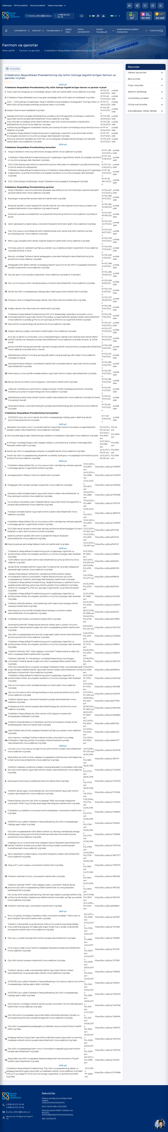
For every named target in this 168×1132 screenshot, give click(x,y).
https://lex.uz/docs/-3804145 (107, 876)
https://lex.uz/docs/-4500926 (107, 708)
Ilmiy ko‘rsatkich (37, 5)
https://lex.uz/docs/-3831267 (107, 897)
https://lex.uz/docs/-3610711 (107, 759)
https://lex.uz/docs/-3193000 (108, 994)
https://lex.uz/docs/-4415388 (107, 687)
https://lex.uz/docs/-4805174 (107, 513)
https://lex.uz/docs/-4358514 (107, 644)
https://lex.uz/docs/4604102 (107, 732)
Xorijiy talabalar (101, 30)
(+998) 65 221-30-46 (63, 16)
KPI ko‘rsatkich (21, 5)
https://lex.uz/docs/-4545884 (107, 715)
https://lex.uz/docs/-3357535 (107, 1050)
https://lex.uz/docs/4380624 (107, 670)
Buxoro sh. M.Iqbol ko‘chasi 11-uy (19, 1117)
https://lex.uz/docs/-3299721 (107, 1028)
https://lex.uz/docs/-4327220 (107, 627)
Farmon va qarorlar (29, 50)
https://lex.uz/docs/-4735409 (108, 475)
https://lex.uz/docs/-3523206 (107, 750)
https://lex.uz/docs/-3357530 (108, 1039)
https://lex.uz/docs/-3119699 (107, 938)
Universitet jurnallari (138, 98)
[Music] (98, 16)
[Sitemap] (103, 16)
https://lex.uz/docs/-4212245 (107, 596)
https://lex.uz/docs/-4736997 (107, 467)
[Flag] (93, 16)
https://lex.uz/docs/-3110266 (107, 927)
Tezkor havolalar (55, 5)
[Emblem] (90, 16)
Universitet (20, 30)
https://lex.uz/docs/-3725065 (107, 792)
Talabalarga (53, 30)
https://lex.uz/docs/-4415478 (107, 694)
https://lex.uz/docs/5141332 (107, 537)
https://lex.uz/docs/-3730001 (107, 802)
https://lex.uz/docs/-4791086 (107, 495)
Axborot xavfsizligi (137, 92)
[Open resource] (6, 30)
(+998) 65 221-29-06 (15, 1107)
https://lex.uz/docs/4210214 (107, 586)
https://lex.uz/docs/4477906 (107, 701)
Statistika (155, 30)
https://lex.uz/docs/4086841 (107, 906)
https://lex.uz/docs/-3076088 (108, 1072)
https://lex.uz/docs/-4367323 (107, 661)
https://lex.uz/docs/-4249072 (107, 605)
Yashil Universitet (83, 30)
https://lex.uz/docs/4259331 (107, 612)
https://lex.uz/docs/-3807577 (108, 855)
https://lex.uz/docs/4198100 (107, 577)
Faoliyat (36, 30)
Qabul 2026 (68, 30)
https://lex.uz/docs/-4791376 (107, 503)
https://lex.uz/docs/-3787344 (108, 845)
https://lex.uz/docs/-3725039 (107, 781)
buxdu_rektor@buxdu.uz (40, 16)
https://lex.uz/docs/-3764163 (107, 823)
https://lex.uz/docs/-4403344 (107, 678)
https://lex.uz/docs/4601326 (107, 723)
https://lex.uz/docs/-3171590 (107, 960)
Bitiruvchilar (134, 79)
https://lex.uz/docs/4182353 (107, 568)
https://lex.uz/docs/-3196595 (107, 972)
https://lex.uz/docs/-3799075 (107, 865)
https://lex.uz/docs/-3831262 (107, 887)
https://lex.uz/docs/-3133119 (107, 949)
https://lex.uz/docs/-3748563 (107, 812)
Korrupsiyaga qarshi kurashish (128, 30)
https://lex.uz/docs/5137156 (107, 530)
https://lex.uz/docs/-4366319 (107, 653)
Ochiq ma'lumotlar (137, 104)
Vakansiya (7, 5)
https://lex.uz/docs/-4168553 (107, 554)
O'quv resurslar (135, 85)
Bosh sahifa (8, 50)
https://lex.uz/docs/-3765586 (107, 834)
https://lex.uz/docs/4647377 (107, 740)
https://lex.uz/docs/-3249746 (107, 1005)
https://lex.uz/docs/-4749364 (107, 485)
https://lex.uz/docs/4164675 (107, 561)
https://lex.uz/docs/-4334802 (108, 636)
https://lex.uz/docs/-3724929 (107, 770)
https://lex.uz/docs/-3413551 (107, 1060)
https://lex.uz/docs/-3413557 (107, 917)
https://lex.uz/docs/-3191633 (107, 983)
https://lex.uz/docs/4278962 (107, 619)
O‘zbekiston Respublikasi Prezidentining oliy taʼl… (70, 50)
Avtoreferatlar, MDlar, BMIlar (142, 111)
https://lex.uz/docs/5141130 (107, 544)
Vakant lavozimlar (137, 72)
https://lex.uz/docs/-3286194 (107, 1016)
